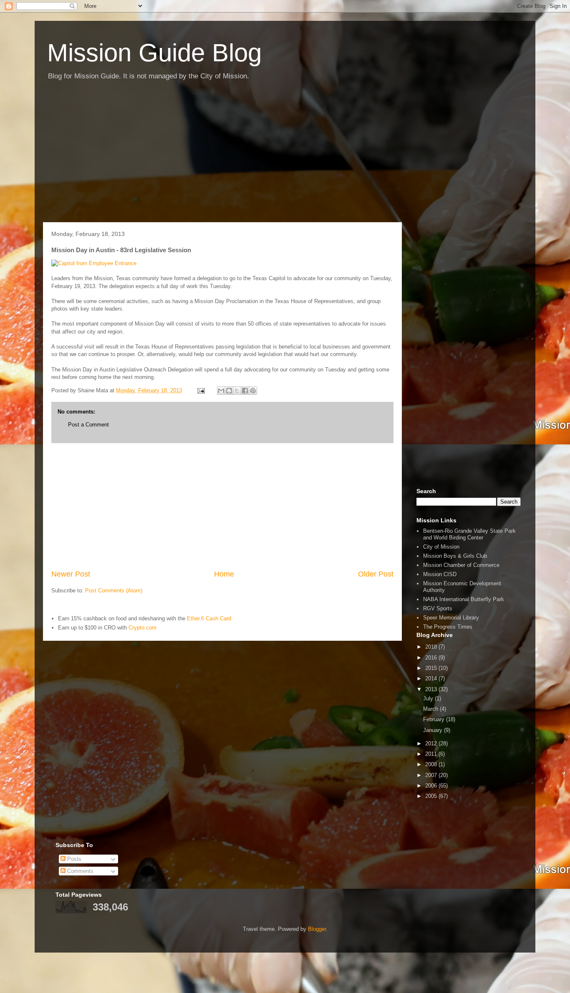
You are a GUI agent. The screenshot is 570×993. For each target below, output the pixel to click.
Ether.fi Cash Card (209, 618)
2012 (432, 743)
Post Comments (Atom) (113, 590)
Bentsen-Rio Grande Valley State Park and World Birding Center (469, 534)
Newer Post (70, 574)
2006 (432, 785)
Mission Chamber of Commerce (461, 565)
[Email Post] (200, 390)
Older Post (375, 574)
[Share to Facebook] (245, 390)
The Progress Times (447, 627)
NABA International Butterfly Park (463, 599)
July (429, 698)
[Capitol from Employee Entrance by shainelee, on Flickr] (93, 263)
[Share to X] (237, 390)
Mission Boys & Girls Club (455, 556)
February (434, 719)
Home (224, 574)
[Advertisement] (285, 155)
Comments (79, 871)
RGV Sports (437, 608)
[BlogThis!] (229, 390)
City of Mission (441, 547)
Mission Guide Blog (154, 53)
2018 (432, 647)
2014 (432, 678)
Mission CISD (440, 574)
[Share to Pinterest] (253, 390)
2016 (432, 657)
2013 (432, 689)
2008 (432, 764)
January (433, 730)
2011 (432, 754)
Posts (73, 859)
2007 (432, 775)
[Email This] (221, 390)
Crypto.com (142, 627)
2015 (432, 668)
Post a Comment (88, 424)
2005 (432, 796)
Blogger (317, 929)
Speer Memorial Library (451, 617)
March (431, 709)
